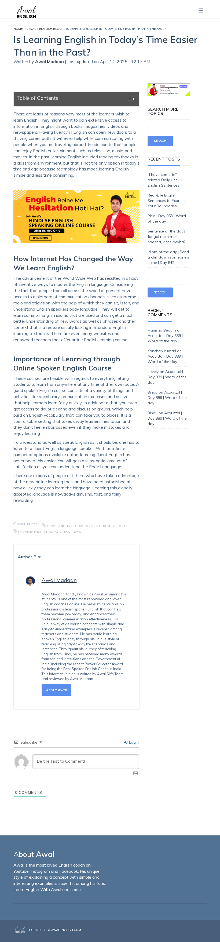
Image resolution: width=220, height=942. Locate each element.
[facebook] (189, 934)
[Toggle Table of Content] (128, 99)
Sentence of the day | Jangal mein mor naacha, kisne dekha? (166, 236)
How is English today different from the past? (87, 526)
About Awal (56, 690)
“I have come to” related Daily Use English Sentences (163, 180)
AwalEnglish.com (66, 930)
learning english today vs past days (49, 532)
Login (133, 742)
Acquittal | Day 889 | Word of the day (167, 377)
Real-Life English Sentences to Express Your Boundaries (166, 200)
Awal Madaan (50, 61)
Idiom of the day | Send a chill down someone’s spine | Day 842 (168, 257)
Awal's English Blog (44, 29)
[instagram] (197, 934)
